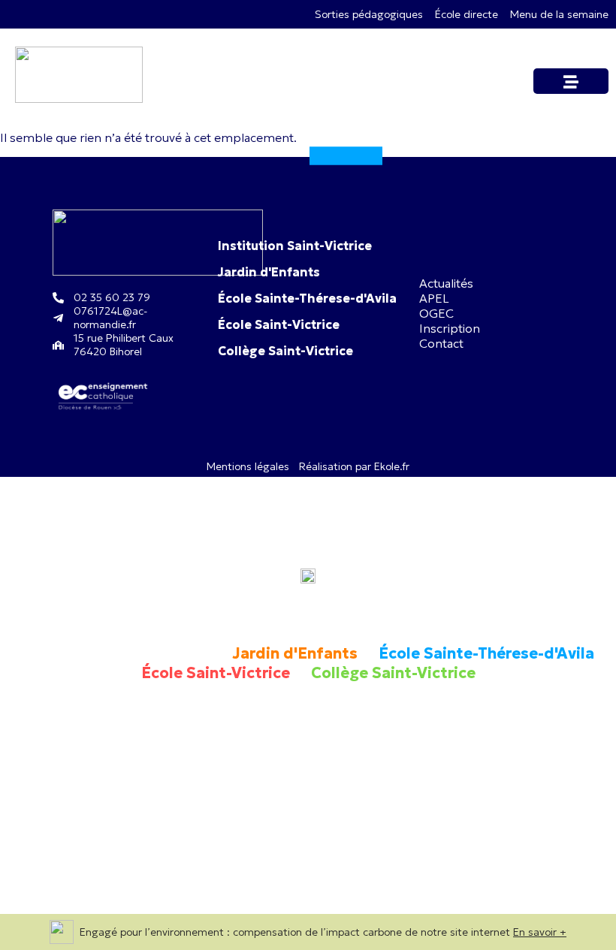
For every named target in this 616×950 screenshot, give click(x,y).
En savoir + (539, 932)
